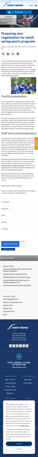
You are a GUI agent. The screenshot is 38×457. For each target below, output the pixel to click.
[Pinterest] (17, 345)
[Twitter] (13, 345)
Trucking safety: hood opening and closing (17, 285)
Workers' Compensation (12, 302)
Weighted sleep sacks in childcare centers (17, 277)
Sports (9, 186)
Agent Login (27, 379)
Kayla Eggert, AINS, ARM (14, 46)
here (11, 193)
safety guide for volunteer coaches (12, 165)
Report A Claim (10, 386)
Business (7, 308)
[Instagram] (24, 345)
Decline (19, 449)
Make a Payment (10, 379)
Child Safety (8, 311)
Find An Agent (19, 12)
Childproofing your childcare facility (15, 274)
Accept (19, 443)
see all (5, 314)
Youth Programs (17, 186)
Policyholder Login (10, 383)
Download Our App (10, 390)
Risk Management (10, 299)
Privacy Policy (25, 426)
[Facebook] (10, 345)
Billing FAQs (10, 393)
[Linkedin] (27, 345)
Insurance (7, 305)
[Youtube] (20, 345)
